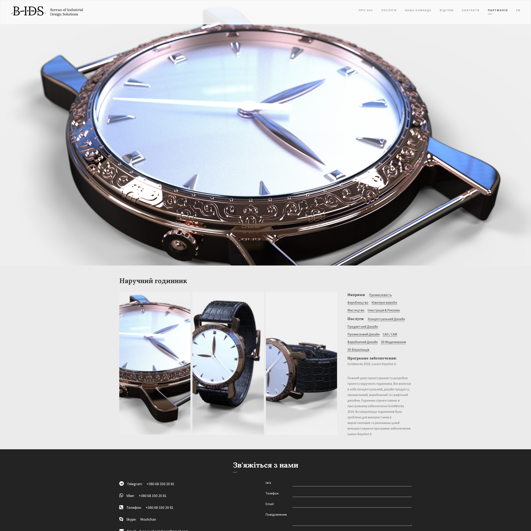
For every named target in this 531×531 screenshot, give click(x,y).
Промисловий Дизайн (363, 334)
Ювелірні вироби (384, 302)
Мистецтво (355, 310)
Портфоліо (498, 10)
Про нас (366, 10)
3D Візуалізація (358, 349)
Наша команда (418, 10)
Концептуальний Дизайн (386, 319)
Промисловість (380, 295)
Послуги (389, 10)
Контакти (471, 10)
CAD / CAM (390, 334)
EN (518, 10)
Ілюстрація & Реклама (384, 310)
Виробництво (357, 302)
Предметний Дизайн (362, 326)
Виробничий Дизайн (362, 342)
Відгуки (447, 10)
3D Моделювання (393, 342)
